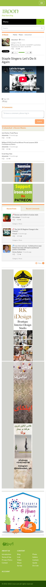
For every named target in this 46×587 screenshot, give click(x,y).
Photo (34, 554)
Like (12, 52)
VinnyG (14, 233)
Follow (22, 39)
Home (15, 35)
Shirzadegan (16, 217)
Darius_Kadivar (17, 252)
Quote (34, 563)
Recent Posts (11, 209)
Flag (5, 101)
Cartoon (35, 560)
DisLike (30, 52)
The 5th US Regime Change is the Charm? (25, 230)
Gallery (35, 557)
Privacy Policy (7, 560)
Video (19, 560)
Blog (18, 554)
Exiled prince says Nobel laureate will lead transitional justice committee (27, 247)
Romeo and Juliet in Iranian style (26, 215)
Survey (19, 566)
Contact (5, 563)
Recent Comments (32, 209)
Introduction (6, 554)
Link (18, 557)
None (20, 224)
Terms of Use (6, 557)
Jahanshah (14, 39)
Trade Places (10, 133)
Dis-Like (35, 566)
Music (21, 35)
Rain (7, 154)
